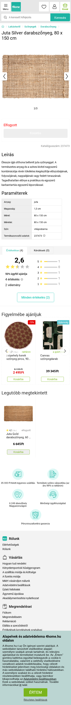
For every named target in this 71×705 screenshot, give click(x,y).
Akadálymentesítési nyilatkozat (20, 598)
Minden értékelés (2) (35, 297)
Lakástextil (14, 26)
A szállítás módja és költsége (19, 572)
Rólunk (6, 549)
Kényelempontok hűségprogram (21, 568)
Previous (6, 351)
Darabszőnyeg (48, 26)
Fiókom (6, 612)
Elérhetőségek (10, 544)
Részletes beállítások (35, 699)
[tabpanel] (36, 76)
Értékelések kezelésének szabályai (22, 630)
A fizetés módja (11, 576)
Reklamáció (9, 621)
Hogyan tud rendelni (14, 563)
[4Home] (4, 26)
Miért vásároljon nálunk (16, 581)
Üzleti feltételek (11, 589)
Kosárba (35, 133)
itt (20, 684)
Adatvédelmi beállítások (16, 585)
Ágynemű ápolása (13, 594)
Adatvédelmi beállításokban (39, 678)
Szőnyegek (30, 26)
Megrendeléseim (12, 617)
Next (64, 351)
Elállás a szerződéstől (15, 625)
